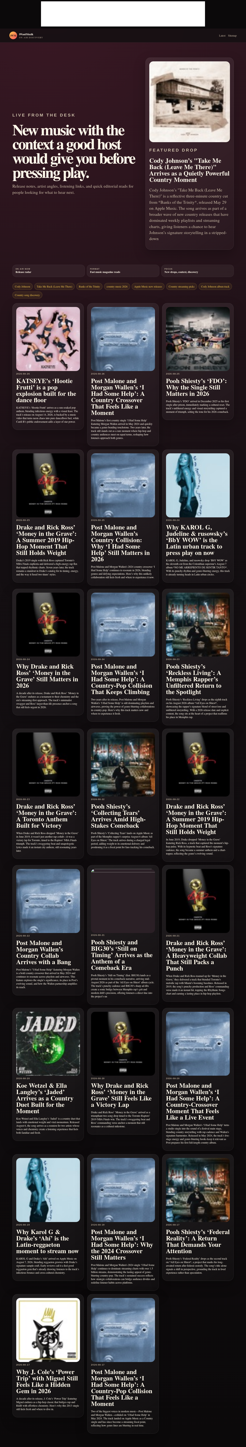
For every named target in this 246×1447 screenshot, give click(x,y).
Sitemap (232, 35)
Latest (222, 35)
